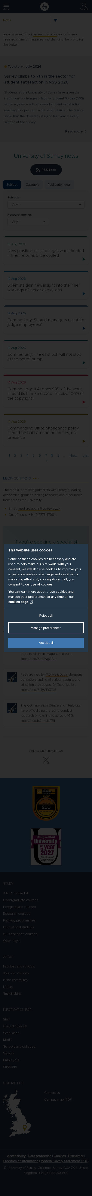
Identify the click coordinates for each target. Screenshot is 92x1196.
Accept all (46, 643)
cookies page (18, 602)
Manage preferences (46, 628)
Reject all (46, 615)
